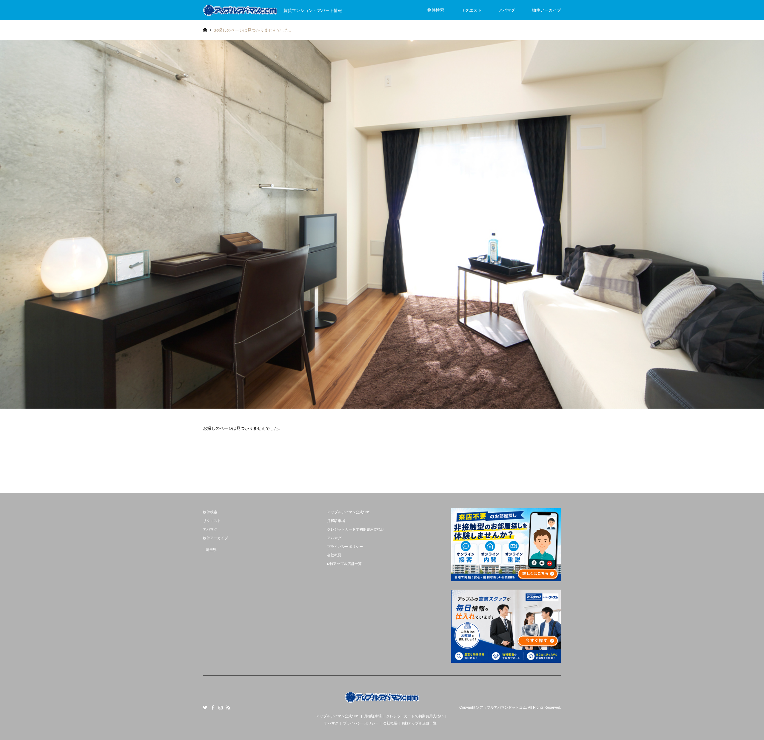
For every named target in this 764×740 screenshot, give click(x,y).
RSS (228, 707)
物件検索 (435, 10)
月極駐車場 (336, 521)
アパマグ (506, 10)
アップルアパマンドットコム (503, 708)
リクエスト (471, 10)
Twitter (205, 707)
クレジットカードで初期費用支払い (355, 529)
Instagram (220, 707)
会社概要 (334, 555)
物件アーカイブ (546, 10)
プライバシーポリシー (345, 547)
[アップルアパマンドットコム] (382, 702)
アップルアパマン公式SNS (348, 512)
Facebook (213, 707)
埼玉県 (211, 550)
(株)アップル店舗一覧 (344, 564)
